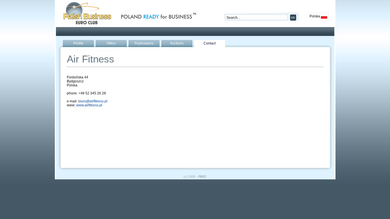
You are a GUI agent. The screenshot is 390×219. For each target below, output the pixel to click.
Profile (78, 43)
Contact (210, 43)
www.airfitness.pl (89, 105)
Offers (111, 43)
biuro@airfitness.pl (92, 101)
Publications (144, 43)
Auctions (177, 43)
